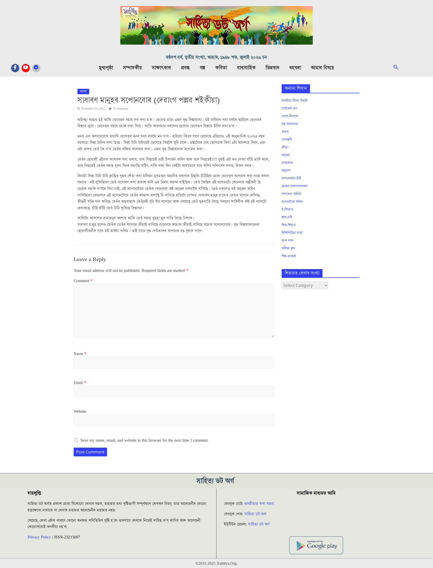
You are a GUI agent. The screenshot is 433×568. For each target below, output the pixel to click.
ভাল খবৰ (287, 240)
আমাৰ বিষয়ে (322, 67)
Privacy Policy (39, 537)
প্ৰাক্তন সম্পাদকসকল (294, 186)
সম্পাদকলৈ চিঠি (291, 178)
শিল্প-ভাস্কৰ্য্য (289, 256)
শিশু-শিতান (289, 225)
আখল (285, 131)
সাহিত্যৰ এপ (289, 108)
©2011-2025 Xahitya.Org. (216, 563)
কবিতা (221, 67)
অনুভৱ (286, 155)
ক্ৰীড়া (285, 147)
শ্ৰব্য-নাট (287, 217)
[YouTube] (26, 68)
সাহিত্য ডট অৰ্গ (255, 514)
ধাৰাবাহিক (246, 67)
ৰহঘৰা (295, 67)
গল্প (202, 67)
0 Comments (121, 109)
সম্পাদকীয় (132, 67)
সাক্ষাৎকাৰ (161, 67)
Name (80, 354)
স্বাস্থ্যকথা (287, 163)
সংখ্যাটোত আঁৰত (292, 201)
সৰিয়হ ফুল (288, 248)
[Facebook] (15, 68)
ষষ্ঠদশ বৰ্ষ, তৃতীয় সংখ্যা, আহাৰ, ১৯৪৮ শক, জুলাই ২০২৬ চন (216, 57)
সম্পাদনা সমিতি (291, 194)
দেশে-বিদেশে (290, 116)
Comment (83, 281)
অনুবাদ (286, 170)
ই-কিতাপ (287, 209)
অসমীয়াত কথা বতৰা (259, 504)
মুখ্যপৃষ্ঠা (106, 67)
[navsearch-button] (398, 68)
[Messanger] (36, 68)
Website (80, 411)
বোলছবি (287, 139)
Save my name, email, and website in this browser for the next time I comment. (144, 440)
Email (80, 382)
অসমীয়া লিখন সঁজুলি (294, 100)
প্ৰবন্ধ (185, 67)
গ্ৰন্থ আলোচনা (290, 124)
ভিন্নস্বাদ (272, 67)
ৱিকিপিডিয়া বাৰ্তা (292, 232)
